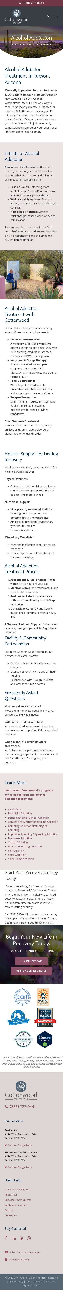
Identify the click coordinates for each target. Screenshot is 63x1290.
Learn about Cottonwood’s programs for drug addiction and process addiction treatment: (29, 795)
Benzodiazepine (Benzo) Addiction (28, 818)
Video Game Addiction (21, 859)
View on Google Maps (20, 1145)
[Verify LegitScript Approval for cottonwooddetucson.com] (44, 1040)
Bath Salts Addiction (20, 814)
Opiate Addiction (18, 843)
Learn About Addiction (17, 1190)
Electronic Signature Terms (39, 1284)
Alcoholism (14, 810)
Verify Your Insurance (16, 1205)
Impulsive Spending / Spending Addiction (33, 834)
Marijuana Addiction (20, 838)
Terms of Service (34, 1282)
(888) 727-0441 (33, 3)
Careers (9, 1211)
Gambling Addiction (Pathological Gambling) (27, 828)
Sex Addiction (16, 851)
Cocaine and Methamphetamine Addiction (33, 822)
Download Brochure (20, 1260)
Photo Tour (11, 1195)
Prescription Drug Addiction (25, 847)
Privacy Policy (16, 1282)
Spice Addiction (17, 855)
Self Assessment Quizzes (18, 1200)
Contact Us (11, 1216)
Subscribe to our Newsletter (25, 1253)
